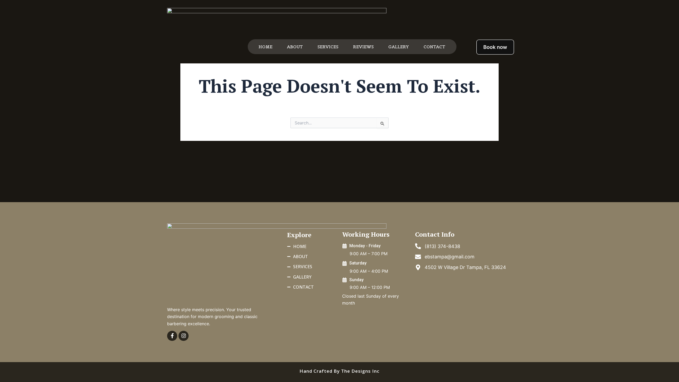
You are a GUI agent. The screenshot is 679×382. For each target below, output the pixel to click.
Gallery (398, 46)
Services (327, 46)
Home (265, 46)
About (295, 46)
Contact (434, 46)
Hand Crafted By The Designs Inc (339, 371)
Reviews (363, 46)
